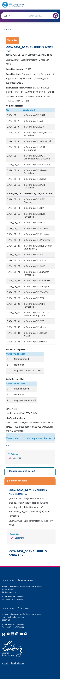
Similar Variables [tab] (18, 480)
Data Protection (17, 663)
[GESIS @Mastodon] (25, 634)
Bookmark (17, 458)
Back (8, 29)
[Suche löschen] (51, 15)
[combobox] (30, 16)
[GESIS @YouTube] (21, 634)
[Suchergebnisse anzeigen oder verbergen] (55, 15)
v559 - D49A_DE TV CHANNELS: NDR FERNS (28, 492)
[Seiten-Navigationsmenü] (57, 6)
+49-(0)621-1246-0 (15, 596)
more (8, 445)
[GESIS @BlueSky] (4, 634)
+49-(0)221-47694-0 (16, 624)
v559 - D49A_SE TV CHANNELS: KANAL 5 (28, 553)
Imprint (5, 663)
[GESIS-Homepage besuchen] (13, 4)
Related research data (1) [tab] (22, 471)
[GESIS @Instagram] (17, 634)
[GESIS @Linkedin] (12, 634)
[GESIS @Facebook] (8, 634)
